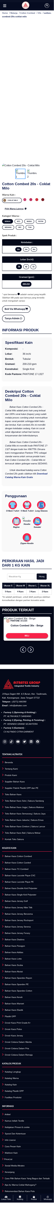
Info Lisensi (10, 1140)
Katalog (20, 1199)
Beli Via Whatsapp (15, 309)
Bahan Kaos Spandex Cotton (18, 991)
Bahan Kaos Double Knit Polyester (21, 888)
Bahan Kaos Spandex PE (17, 984)
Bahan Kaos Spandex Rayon (18, 978)
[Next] (31, 650)
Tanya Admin (12, 318)
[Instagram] (4, 741)
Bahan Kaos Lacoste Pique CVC (20, 875)
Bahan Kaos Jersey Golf (16, 901)
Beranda (9, 762)
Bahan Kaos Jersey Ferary (17, 933)
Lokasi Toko (6, 1199)
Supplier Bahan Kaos (15, 781)
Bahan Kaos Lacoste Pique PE (19, 882)
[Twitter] (24, 741)
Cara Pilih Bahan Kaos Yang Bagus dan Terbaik (27, 1178)
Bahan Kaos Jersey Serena (18, 927)
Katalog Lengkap (13, 1072)
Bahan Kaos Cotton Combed (18, 856)
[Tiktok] (11, 741)
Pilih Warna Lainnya (14, 209)
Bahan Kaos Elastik (14, 1010)
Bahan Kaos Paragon (15, 946)
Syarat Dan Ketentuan (15, 1133)
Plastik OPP (10, 1016)
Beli (27, 636)
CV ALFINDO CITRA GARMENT (19, 732)
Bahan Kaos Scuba (14, 965)
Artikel (7, 1114)
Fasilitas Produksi (13, 1097)
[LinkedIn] (31, 741)
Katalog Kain (11, 1084)
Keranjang (10, 1172)
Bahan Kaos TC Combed (16, 869)
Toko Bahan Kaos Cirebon (17, 826)
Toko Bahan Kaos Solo (15, 801)
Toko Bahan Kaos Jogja (16, 807)
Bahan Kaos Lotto (13, 959)
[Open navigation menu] (4, 6)
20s (39, 13)
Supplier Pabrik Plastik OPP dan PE (21, 788)
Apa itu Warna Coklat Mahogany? (20, 1185)
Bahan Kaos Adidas (14, 952)
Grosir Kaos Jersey (14, 1035)
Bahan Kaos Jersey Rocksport (19, 920)
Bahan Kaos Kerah (14, 997)
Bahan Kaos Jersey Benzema (19, 914)
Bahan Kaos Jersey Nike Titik (18, 907)
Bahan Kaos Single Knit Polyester (20, 894)
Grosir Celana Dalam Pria (17, 1048)
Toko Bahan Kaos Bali (15, 833)
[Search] (47, 5)
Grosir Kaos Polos (13, 1029)
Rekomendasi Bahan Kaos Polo (20, 1191)
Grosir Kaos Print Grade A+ (18, 1023)
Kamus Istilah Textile (14, 1121)
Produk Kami (11, 775)
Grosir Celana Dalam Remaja (19, 1055)
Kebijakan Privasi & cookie (17, 1127)
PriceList (8, 1159)
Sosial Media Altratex (15, 1165)
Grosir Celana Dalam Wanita (18, 1042)
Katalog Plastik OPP (14, 1091)
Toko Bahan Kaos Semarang (18, 813)
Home (5, 13)
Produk (34, 1199)
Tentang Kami (11, 769)
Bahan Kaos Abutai (14, 971)
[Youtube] (18, 741)
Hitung (41, 576)
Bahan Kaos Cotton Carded (18, 862)
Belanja (14, 13)
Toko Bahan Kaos (13, 794)
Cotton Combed (27, 13)
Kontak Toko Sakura (14, 839)
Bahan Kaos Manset (14, 1003)
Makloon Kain (11, 1153)
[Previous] (23, 650)
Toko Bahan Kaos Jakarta (17, 820)
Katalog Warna (12, 1078)
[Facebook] (37, 741)
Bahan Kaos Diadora (14, 939)
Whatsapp (48, 1199)
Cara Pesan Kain (13, 1146)
